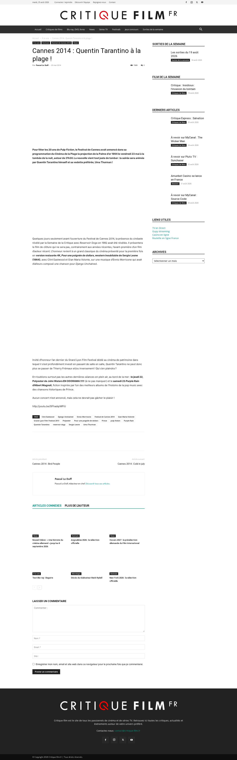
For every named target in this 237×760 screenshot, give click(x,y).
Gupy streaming (161, 231)
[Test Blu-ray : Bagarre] (50, 563)
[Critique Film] (118, 15)
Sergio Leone (74, 424)
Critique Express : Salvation (187, 118)
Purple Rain (129, 420)
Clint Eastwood (48, 417)
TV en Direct (158, 227)
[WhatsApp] (58, 72)
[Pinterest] (50, 72)
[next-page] (40, 587)
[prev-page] (34, 587)
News (92, 29)
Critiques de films (54, 29)
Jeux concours (131, 29)
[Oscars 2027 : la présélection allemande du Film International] (127, 525)
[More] (65, 72)
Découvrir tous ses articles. (98, 483)
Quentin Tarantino (41, 424)
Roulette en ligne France (165, 238)
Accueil (38, 29)
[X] (196, 2)
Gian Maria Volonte (126, 417)
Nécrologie (76, 574)
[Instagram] (191, 2)
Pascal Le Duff (42, 65)
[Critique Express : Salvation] (160, 127)
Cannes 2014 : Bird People (46, 463)
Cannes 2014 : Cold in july (131, 463)
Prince (104, 420)
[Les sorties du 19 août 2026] (160, 61)
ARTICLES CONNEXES (46, 505)
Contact (112, 2)
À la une (45, 38)
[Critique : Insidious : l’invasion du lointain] (160, 94)
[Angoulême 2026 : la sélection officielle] (88, 525)
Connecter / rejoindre (63, 2)
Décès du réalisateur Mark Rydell (86, 578)
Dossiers (175, 183)
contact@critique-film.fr (127, 730)
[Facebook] (186, 2)
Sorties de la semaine (153, 29)
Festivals (116, 29)
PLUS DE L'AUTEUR (77, 505)
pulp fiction (115, 420)
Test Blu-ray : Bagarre (42, 578)
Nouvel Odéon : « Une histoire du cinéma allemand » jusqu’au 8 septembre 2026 (47, 543)
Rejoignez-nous (99, 2)
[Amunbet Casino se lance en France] (160, 185)
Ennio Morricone (84, 417)
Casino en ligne (160, 234)
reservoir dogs (59, 424)
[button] (201, 29)
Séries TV (103, 29)
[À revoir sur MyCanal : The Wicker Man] (160, 146)
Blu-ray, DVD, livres (76, 29)
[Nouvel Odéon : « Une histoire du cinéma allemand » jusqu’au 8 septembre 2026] (50, 525)
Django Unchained (65, 417)
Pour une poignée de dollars (86, 420)
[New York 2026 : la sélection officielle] (127, 563)
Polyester (67, 420)
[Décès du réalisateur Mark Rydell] (88, 563)
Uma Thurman (89, 424)
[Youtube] (202, 2)
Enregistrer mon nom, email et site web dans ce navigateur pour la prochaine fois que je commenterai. (89, 664)
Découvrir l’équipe (82, 2)
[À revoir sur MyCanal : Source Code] (160, 204)
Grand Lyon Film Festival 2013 (46, 420)
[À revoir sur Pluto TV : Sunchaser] (160, 166)
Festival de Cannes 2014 (61, 43)
